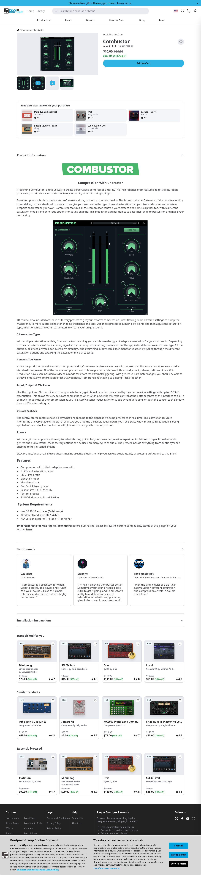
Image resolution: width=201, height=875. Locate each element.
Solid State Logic (79, 669)
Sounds (10, 833)
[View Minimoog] (37, 651)
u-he (115, 669)
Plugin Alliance (168, 725)
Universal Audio (29, 672)
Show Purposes (178, 863)
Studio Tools (12, 823)
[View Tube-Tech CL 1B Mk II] (37, 708)
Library (40, 11)
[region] (100, 855)
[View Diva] (121, 651)
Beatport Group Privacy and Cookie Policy (38, 869)
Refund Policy (54, 828)
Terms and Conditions (58, 818)
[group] (37, 661)
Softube (37, 725)
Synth (106, 669)
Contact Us (77, 818)
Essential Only (178, 854)
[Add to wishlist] (180, 41)
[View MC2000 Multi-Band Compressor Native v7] (121, 708)
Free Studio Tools (33, 823)
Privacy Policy (54, 823)
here (29, 529)
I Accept (178, 845)
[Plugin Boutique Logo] (13, 10)
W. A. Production (113, 34)
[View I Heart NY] (79, 708)
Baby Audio (81, 725)
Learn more (124, 3)
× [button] (197, 3)
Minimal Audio (167, 669)
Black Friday (30, 833)
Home (30, 11)
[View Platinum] (37, 764)
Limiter (64, 669)
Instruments (12, 818)
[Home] (18, 30)
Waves (38, 781)
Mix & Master (25, 781)
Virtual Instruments (28, 669)
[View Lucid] (164, 651)
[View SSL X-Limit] (79, 651)
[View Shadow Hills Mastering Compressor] (164, 708)
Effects (9, 828)
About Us (76, 823)
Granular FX (151, 669)
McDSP (121, 725)
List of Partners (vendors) (106, 868)
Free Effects (30, 818)
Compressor (26, 30)
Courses (28, 828)
